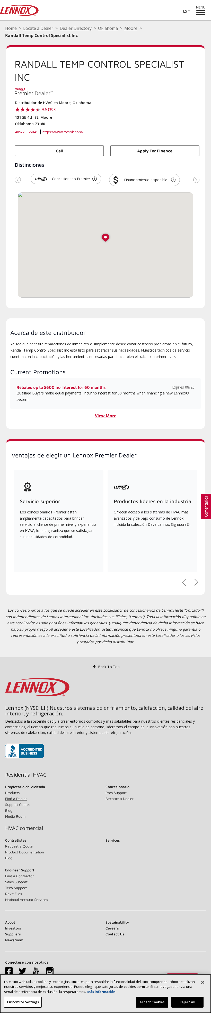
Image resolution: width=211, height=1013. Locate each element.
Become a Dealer (120, 798)
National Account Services (26, 899)
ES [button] (185, 11)
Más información (101, 991)
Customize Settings (23, 1002)
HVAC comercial (24, 828)
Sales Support (16, 882)
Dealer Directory (76, 28)
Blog (8, 810)
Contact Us (115, 934)
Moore (130, 28)
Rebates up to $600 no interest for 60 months (61, 387)
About (10, 922)
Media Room (15, 816)
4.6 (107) (49, 109)
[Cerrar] (202, 982)
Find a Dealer (16, 798)
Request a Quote (19, 846)
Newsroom (14, 940)
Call (59, 151)
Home (11, 28)
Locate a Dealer (38, 28)
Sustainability (117, 922)
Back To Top (109, 666)
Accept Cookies (152, 1002)
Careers (112, 928)
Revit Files (13, 893)
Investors (13, 928)
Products (12, 792)
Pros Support (116, 792)
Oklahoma (108, 28)
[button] (94, 179)
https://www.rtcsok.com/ (62, 132)
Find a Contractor (19, 876)
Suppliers (13, 934)
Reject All (187, 1002)
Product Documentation (24, 852)
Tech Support (16, 888)
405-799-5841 (26, 132)
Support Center (17, 804)
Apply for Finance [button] (154, 151)
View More (105, 416)
